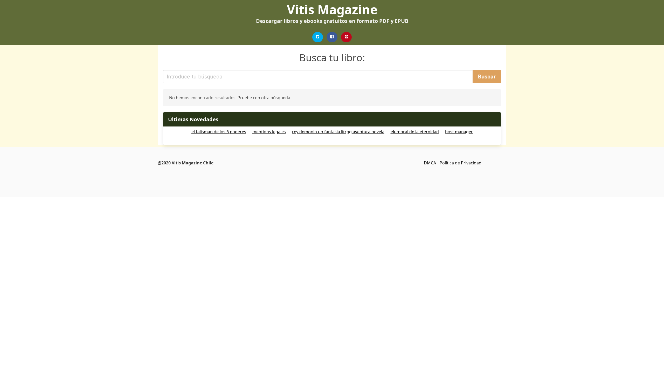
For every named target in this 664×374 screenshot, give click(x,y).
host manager (459, 132)
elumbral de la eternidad (415, 132)
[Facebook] (332, 37)
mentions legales (269, 132)
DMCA (430, 163)
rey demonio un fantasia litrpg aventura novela (338, 132)
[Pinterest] (346, 37)
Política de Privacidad (460, 163)
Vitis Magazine (332, 9)
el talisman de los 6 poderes (218, 132)
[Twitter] (317, 37)
